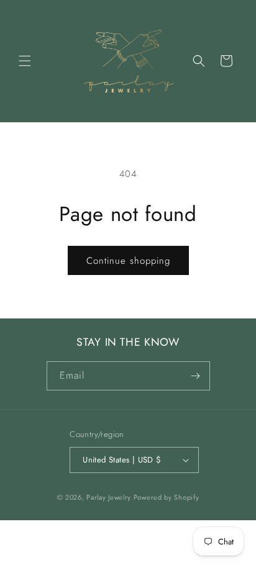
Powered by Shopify (166, 497)
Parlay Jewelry (108, 497)
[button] (25, 60)
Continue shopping (128, 261)
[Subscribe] (195, 375)
